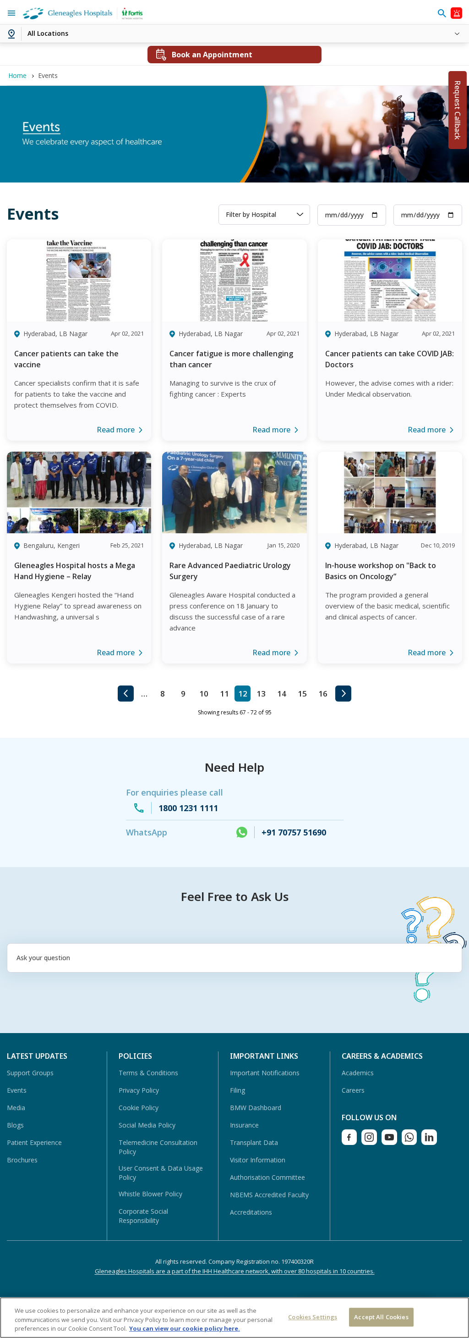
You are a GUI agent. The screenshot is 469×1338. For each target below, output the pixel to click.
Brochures (22, 1160)
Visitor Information (257, 1160)
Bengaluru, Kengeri (51, 545)
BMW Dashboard (255, 1107)
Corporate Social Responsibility (143, 1216)
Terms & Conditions (148, 1072)
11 (224, 693)
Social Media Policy (147, 1125)
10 (203, 693)
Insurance (244, 1125)
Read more (116, 430)
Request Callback (458, 110)
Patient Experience (34, 1142)
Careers (353, 1090)
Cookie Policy (138, 1107)
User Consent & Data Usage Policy (161, 1173)
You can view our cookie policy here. (184, 1328)
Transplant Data (254, 1142)
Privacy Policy (139, 1090)
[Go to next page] (343, 694)
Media (16, 1107)
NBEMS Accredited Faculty (269, 1194)
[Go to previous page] (126, 694)
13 (261, 693)
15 (302, 693)
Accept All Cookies (381, 1317)
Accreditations (251, 1212)
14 (281, 693)
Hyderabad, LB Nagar (55, 333)
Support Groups (30, 1072)
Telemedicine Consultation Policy (158, 1147)
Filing (237, 1090)
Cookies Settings (312, 1317)
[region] (234, 1317)
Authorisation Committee (267, 1177)
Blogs (15, 1125)
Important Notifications (265, 1072)
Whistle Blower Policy (150, 1193)
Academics (358, 1072)
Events (17, 1090)
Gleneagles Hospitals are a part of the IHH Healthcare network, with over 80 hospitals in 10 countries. (235, 1271)
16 (322, 693)
